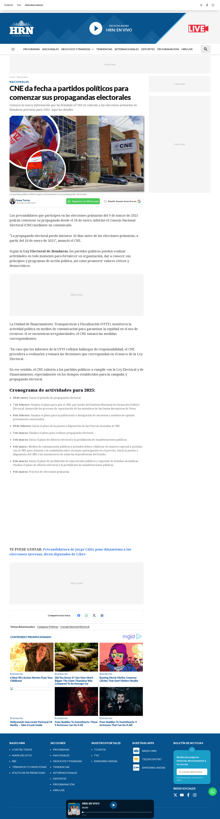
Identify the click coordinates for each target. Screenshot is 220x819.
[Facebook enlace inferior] (188, 795)
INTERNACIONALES (127, 49)
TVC (19, 5)
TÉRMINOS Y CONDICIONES (29, 766)
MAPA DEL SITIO (22, 755)
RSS (14, 761)
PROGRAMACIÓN (168, 49)
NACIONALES (50, 49)
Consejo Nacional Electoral (74, 626)
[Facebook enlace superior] (207, 5)
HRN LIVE (187, 49)
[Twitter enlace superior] (201, 5)
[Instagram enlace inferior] (195, 795)
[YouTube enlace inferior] (182, 795)
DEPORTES (148, 49)
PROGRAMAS (31, 49)
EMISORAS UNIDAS (34, 5)
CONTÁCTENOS (22, 749)
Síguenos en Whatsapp (85, 201)
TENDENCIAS (104, 49)
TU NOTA (8, 5)
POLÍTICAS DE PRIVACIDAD (28, 772)
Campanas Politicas (47, 626)
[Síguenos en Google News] (102, 615)
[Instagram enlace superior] (213, 5)
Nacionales (22, 77)
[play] (113, 805)
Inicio (12, 77)
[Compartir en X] (94, 615)
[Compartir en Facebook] (79, 615)
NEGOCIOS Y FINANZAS (75, 49)
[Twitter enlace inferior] (175, 795)
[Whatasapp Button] (212, 791)
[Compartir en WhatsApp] (86, 615)
